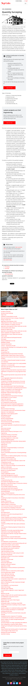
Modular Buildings (5, 429)
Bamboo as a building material (8, 470)
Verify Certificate (14, 673)
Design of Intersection (6, 501)
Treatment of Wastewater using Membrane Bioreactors (14, 387)
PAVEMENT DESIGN (5, 342)
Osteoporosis (4, 569)
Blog (1, 662)
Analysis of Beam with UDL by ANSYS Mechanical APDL (14, 595)
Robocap (23, 670)
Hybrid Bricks (4, 446)
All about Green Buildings (7, 313)
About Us (13, 671)
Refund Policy (8, 673)
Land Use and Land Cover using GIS (9, 488)
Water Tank (3, 314)
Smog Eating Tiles (5, 352)
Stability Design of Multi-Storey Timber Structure (12, 355)
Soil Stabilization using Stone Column (9, 596)
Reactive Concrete (5, 593)
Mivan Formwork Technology (8, 408)
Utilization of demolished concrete (9, 316)
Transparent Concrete (6, 598)
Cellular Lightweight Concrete (8, 473)
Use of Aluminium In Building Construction (11, 507)
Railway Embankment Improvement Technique (12, 353)
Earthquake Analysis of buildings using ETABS (11, 603)
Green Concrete (4, 583)
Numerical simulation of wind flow (9, 434)
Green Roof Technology (6, 420)
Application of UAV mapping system (9, 413)
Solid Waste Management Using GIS (9, 475)
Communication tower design (8, 327)
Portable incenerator (6, 311)
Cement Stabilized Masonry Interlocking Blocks (12, 519)
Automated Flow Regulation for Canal (9, 481)
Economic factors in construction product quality (12, 570)
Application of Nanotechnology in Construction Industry (14, 483)
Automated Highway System (7, 439)
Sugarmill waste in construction (8, 504)
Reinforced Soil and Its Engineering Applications (12, 404)
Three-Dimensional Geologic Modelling (10, 421)
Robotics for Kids (11, 670)
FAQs (10, 671)
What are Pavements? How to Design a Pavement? (12, 318)
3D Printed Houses (5, 451)
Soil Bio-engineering (6, 394)
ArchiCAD (7, 268)
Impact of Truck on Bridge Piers (8, 400)
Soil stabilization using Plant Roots (9, 541)
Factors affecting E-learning (7, 574)
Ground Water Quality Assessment (9, 486)
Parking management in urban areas (9, 438)
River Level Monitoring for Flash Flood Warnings (12, 386)
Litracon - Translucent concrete (8, 345)
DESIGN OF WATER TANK (6, 329)
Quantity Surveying (5, 634)
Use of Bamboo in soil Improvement (9, 585)
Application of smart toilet (7, 559)
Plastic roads (4, 336)
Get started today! (8, 259)
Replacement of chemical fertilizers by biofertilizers (13, 567)
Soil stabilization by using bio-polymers (10, 548)
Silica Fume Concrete (6, 428)
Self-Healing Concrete (6, 415)
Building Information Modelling (8, 632)
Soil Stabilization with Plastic (7, 463)
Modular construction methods (8, 564)
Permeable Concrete (5, 449)
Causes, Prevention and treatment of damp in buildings (14, 517)
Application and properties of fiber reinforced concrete (13, 326)
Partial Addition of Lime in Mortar (9, 397)
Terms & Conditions (20, 671)
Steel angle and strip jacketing (8, 575)
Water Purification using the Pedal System (11, 536)
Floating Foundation (5, 417)
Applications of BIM (5, 566)
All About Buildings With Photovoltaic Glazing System (13, 441)
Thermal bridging (5, 561)
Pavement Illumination (6, 344)
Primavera (7, 266)
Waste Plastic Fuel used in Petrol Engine (10, 600)
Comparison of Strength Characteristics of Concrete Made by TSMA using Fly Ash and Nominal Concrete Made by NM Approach (13, 383)
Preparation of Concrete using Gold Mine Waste (12, 530)
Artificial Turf (4, 535)
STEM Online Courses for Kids (7, 663)
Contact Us (16, 675)
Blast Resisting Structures (7, 485)
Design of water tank (6, 319)
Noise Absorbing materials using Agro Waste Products (13, 533)
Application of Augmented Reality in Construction (12, 447)
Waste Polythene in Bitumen (7, 502)
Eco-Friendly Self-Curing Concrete (9, 402)
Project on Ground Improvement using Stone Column (13, 370)
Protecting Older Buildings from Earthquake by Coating (14, 347)
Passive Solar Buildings (6, 423)
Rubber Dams (4, 350)
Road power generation (6, 562)
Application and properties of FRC (9, 321)
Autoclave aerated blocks (7, 549)
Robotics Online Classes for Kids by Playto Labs (14, 666)
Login (26, 1)
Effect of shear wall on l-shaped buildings (10, 546)
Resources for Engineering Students (20, 662)
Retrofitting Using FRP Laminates (8, 436)
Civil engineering (9, 274)
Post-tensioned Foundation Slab (8, 459)
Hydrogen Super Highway (7, 588)
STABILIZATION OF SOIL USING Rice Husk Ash (11, 323)
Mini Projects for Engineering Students (12, 665)
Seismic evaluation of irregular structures (10, 324)
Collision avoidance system (7, 577)
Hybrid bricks (4, 444)
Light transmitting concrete (7, 551)
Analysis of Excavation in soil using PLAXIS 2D (11, 389)
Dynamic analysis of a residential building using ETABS (13, 608)
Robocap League (18, 670)
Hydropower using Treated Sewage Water (10, 532)
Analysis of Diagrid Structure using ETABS (10, 391)
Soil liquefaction (4, 472)
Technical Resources (4, 671)
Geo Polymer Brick (5, 512)
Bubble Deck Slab (5, 601)
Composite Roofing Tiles (6, 480)
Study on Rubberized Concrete (8, 340)
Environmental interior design (8, 572)
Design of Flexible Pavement (7, 493)
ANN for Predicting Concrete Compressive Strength (13, 582)
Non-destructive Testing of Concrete (9, 468)
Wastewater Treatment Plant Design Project (11, 392)
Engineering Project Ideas (8, 662)
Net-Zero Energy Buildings (7, 418)
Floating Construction (6, 442)
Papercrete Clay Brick (6, 399)
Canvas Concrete (5, 348)
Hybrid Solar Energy (5, 587)
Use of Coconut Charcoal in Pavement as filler (11, 506)
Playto (6, 670)
